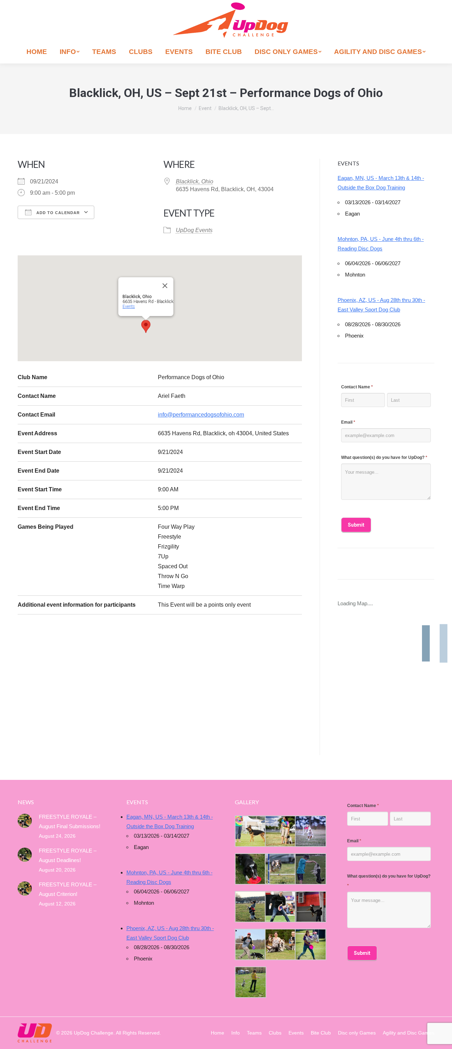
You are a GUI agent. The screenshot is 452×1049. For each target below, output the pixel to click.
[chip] (310, 869)
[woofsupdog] (250, 982)
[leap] (310, 944)
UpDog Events (194, 230)
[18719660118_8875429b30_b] (250, 831)
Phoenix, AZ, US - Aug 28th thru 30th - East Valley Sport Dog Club (381, 305)
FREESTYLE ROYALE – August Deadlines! (67, 855)
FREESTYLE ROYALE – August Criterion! (67, 889)
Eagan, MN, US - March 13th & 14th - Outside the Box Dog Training (381, 182)
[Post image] (25, 821)
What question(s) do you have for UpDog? (384, 457)
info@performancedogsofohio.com (201, 415)
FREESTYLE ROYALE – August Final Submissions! (69, 821)
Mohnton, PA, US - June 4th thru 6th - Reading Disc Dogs (381, 243)
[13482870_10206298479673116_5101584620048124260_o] (280, 869)
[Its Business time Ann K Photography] (250, 869)
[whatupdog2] (310, 906)
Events (129, 306)
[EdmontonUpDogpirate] (310, 831)
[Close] (164, 285)
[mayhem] (250, 906)
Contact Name (357, 386)
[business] (250, 944)
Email (348, 422)
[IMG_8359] (280, 831)
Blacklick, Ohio (194, 181)
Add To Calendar (57, 213)
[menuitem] (36, 51)
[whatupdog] (280, 906)
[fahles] (280, 944)
